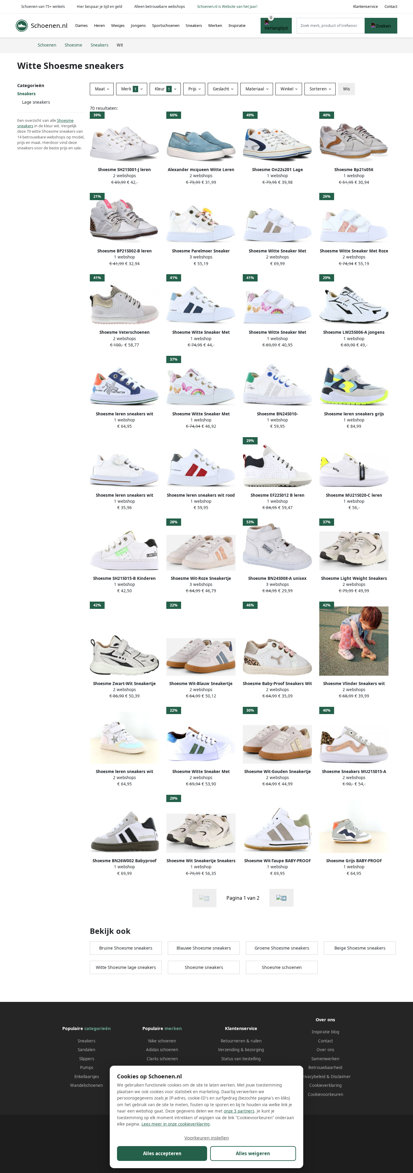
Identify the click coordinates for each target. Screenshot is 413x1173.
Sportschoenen (166, 25)
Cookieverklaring (325, 1085)
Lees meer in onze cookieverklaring (175, 1124)
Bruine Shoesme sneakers (125, 948)
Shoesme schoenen (282, 967)
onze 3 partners (239, 1111)
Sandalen (86, 1049)
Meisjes (118, 25)
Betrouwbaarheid (325, 1067)
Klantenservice (365, 6)
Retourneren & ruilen (241, 1041)
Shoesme (65, 120)
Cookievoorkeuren (325, 1094)
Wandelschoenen (86, 1085)
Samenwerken (325, 1058)
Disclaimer (341, 1076)
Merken (215, 25)
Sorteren (319, 89)
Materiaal (255, 89)
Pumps (86, 1067)
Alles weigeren (253, 1153)
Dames (81, 25)
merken (173, 1028)
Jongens (138, 25)
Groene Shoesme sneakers (282, 948)
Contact (391, 6)
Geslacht (221, 89)
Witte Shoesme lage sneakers (126, 967)
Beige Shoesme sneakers (359, 948)
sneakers (25, 125)
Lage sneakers (36, 102)
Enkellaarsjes (86, 1076)
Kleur (162, 89)
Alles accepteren (162, 1153)
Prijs (192, 89)
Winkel (287, 89)
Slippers (86, 1058)
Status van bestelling (241, 1058)
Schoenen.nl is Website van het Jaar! (227, 6)
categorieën (97, 1028)
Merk (129, 89)
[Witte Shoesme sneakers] (281, 898)
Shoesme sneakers (204, 967)
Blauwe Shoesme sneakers (204, 948)
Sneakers (194, 25)
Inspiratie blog (325, 1032)
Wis (346, 89)
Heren (99, 25)
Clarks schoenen (162, 1058)
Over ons (325, 1049)
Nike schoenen (162, 1041)
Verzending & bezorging (241, 1049)
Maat (100, 89)
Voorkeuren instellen (206, 1138)
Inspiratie (237, 25)
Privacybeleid (312, 1076)
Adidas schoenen (162, 1049)
